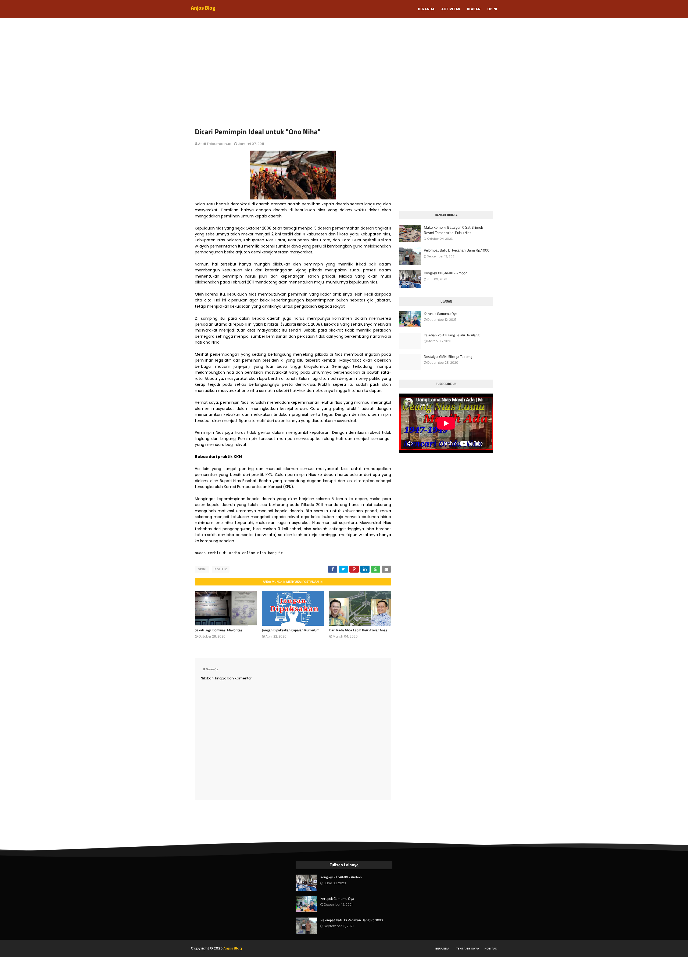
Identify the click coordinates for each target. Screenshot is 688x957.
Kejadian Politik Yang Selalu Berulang (451, 335)
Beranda (442, 948)
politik (220, 569)
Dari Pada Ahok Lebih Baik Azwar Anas (358, 630)
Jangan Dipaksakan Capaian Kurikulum (291, 630)
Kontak (491, 948)
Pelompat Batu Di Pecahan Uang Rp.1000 (456, 250)
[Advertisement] (344, 75)
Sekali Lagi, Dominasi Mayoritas (218, 630)
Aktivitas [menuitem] (450, 9)
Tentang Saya (467, 948)
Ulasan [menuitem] (474, 9)
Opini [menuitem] (492, 9)
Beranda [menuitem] (426, 9)
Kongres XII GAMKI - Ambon (446, 273)
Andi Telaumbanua (214, 143)
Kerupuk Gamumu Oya (440, 313)
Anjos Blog (203, 7)
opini (202, 569)
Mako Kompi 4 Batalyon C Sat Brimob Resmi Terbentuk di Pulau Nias (453, 230)
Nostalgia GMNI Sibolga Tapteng (448, 356)
